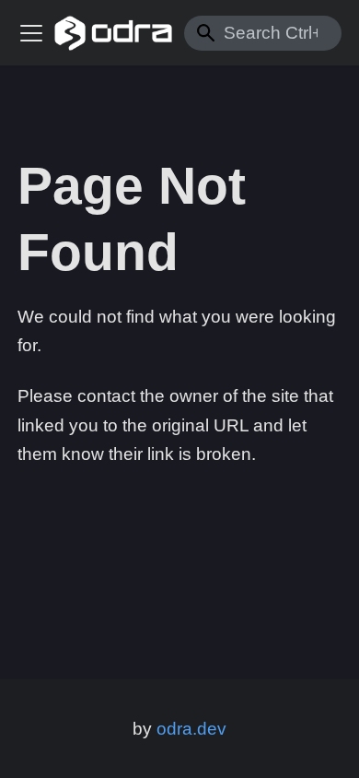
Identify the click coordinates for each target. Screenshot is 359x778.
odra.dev (191, 728)
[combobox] (263, 33)
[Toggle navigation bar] (31, 33)
